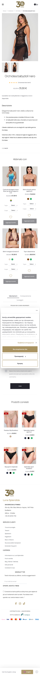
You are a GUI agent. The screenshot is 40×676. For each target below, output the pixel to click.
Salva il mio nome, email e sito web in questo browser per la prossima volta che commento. (21, 374)
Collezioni (10, 11)
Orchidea (18, 11)
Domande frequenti (11, 546)
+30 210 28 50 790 (10, 516)
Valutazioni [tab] (13, 296)
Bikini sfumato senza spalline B (29, 190)
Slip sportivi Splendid (11, 467)
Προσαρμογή (18, 356)
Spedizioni (8, 533)
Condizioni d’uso (10, 568)
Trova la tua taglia (10, 527)
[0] (37, 4)
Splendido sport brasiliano (29, 467)
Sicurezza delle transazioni (13, 543)
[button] (11, 201)
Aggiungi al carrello (11, 222)
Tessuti (7, 530)
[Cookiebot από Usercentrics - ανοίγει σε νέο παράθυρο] (29, 310)
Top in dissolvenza (29, 251)
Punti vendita (9, 558)
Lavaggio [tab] (20, 300)
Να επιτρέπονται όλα (20, 349)
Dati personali (9, 565)
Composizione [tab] (25, 296)
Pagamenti (8, 537)
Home (4, 11)
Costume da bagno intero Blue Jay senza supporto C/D (11, 191)
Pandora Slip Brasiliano (11, 430)
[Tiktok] (24, 603)
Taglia (6, 205)
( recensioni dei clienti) (24, 82)
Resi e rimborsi (9, 540)
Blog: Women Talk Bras (11, 561)
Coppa (6, 210)
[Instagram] (20, 603)
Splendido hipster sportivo (29, 431)
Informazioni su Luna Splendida (14, 555)
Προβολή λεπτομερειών (26, 343)
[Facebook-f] (16, 603)
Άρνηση (20, 363)
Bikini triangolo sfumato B (11, 251)
